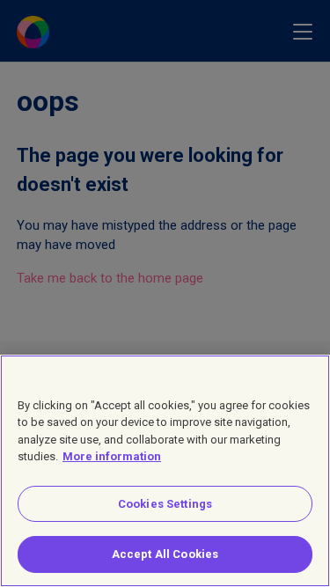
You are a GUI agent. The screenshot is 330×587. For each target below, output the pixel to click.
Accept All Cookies (165, 554)
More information (111, 456)
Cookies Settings (165, 503)
